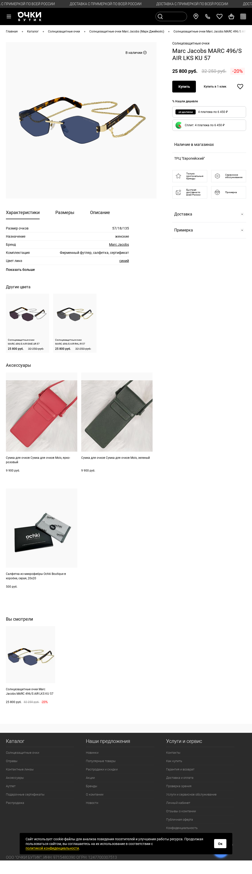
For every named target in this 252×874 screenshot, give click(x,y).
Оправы (11, 761)
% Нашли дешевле (185, 101)
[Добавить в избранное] (240, 86)
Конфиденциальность (182, 828)
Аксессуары (15, 778)
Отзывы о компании (181, 811)
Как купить (174, 761)
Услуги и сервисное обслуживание (191, 794)
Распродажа (15, 803)
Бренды (91, 786)
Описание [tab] (100, 212)
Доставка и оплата (179, 778)
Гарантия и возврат (180, 769)
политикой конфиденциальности (52, 848)
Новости (92, 803)
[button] (209, 125)
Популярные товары (101, 761)
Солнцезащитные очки (22, 752)
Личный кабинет (178, 803)
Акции (90, 778)
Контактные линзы (20, 769)
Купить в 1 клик (215, 86)
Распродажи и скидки (102, 769)
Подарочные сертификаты (25, 794)
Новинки (92, 752)
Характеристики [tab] (23, 212)
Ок (220, 844)
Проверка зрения (178, 786)
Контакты (173, 752)
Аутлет (11, 786)
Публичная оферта (179, 819)
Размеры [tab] (64, 212)
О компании (94, 794)
